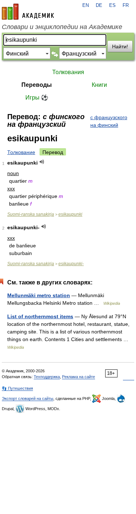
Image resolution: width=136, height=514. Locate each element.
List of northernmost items (40, 316)
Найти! (120, 46)
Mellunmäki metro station (38, 295)
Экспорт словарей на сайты (27, 398)
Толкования (68, 72)
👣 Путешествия (17, 388)
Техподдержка (47, 377)
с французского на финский (108, 121)
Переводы (36, 85)
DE (99, 5)
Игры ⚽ (36, 97)
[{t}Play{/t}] (42, 162)
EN (85, 5)
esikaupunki (70, 214)
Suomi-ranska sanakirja (30, 214)
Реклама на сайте (78, 377)
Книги (99, 85)
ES (112, 5)
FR (126, 5)
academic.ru (28, 12)
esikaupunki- (71, 263)
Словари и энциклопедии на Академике (62, 27)
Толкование (21, 152)
